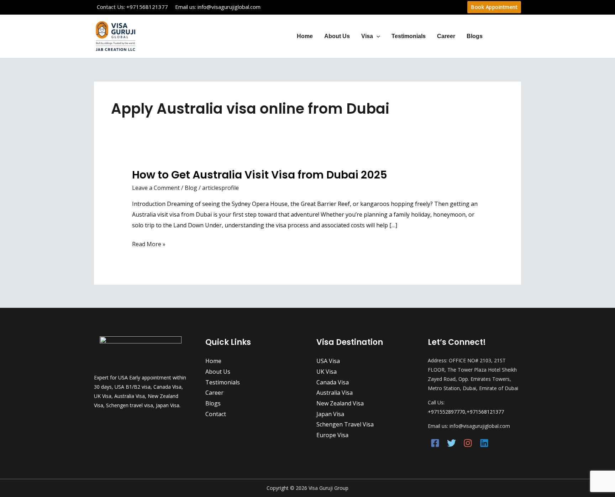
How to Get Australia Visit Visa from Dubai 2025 (259, 174)
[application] (376, 36)
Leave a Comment (156, 188)
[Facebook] (435, 443)
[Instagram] (468, 443)
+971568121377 (147, 6)
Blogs (475, 36)
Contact (504, 36)
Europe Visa (332, 435)
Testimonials (408, 36)
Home (305, 36)
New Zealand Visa (340, 403)
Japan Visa (330, 414)
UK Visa (326, 372)
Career (446, 36)
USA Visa (328, 361)
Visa (367, 36)
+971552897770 (446, 411)
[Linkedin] (484, 443)
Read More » (148, 244)
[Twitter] (451, 443)
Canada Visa (332, 382)
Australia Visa (334, 393)
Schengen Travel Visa (345, 424)
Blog (191, 188)
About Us (337, 36)
